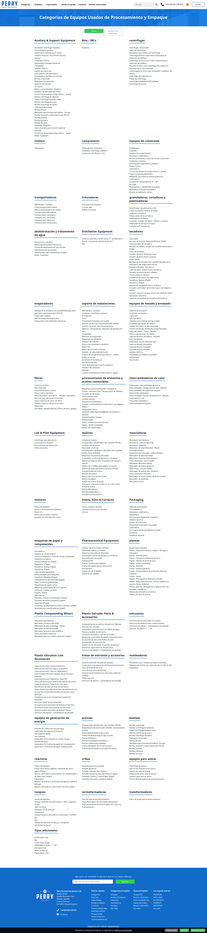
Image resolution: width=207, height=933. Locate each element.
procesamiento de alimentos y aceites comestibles (102, 379)
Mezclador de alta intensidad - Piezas (144, 448)
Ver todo (114, 908)
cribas (86, 759)
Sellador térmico (41, 68)
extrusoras (136, 613)
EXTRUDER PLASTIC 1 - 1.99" (45, 845)
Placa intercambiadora (138, 401)
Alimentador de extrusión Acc (94, 642)
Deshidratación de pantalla (45, 250)
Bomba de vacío (40, 123)
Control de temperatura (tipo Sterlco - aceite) (52, 94)
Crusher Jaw (87, 207)
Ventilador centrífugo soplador (47, 47)
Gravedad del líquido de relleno (142, 323)
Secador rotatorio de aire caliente (143, 272)
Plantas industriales (97, 4)
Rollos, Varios (134, 166)
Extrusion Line (40, 848)
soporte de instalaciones (98, 303)
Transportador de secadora (45, 223)
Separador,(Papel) (41, 603)
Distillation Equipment (97, 231)
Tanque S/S (39, 812)
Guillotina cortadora (137, 161)
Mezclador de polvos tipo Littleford (143, 471)
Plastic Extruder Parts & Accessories (98, 615)
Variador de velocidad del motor (47, 91)
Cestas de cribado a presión (45, 590)
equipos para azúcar (142, 759)
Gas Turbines (39, 736)
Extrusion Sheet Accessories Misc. (48, 702)
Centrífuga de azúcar (138, 84)
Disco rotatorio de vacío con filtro (48, 401)
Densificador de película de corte (142, 208)
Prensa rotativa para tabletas (94, 563)
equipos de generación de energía (51, 719)
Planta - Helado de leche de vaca (95, 422)
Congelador (39, 66)
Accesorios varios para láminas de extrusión (52, 707)
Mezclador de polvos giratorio (141, 466)
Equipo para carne (89, 409)
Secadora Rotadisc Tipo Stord (141, 267)
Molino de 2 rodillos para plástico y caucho (99, 466)
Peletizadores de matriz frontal (142, 223)
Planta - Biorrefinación (138, 555)
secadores (136, 231)
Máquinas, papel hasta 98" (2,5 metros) (50, 587)
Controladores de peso (43, 50)
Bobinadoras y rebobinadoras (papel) (144, 187)
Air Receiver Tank (41, 837)
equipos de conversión (144, 141)
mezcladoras (137, 433)
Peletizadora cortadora (138, 218)
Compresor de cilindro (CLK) (93, 153)
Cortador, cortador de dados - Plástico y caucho (148, 221)
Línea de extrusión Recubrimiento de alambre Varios (55, 689)
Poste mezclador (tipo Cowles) (141, 461)
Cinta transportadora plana (45, 207)
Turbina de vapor (41, 741)
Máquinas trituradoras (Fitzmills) (95, 455)
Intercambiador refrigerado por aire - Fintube (148, 388)
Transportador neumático (45, 215)
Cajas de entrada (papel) (44, 572)
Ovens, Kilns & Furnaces (98, 499)
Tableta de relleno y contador (94, 550)
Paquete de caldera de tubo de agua (49, 728)
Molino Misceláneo (89, 489)
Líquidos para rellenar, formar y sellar (144, 321)
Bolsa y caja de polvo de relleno (142, 334)
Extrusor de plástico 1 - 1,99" (141, 628)
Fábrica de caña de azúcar (140, 594)
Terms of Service (98, 916)
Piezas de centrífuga (137, 79)
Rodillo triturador (89, 210)
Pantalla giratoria (89, 768)
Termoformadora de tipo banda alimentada (100, 802)
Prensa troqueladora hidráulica (94, 740)
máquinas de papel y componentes (48, 542)
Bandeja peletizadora (90, 492)
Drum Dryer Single (42, 843)
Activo (94, 31)
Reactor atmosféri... (141, 905)
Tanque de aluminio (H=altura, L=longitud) (51, 822)
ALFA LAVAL (157, 897)
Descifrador (134, 360)
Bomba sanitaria (41, 120)
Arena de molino (88, 486)
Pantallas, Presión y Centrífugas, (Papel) (50, 598)
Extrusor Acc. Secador (91, 627)
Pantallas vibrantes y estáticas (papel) (49, 600)
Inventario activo (98, 911)
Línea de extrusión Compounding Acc (49, 666)
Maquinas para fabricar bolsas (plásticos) (146, 176)
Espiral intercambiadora (139, 393)
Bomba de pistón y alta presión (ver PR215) (51, 115)
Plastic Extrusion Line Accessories (48, 657)
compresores (90, 141)
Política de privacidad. (123, 930)
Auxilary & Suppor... (118, 897)
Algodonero (134, 514)
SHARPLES (157, 903)
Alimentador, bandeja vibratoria (47, 63)
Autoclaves (133, 239)
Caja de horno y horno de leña (94, 509)
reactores (40, 759)
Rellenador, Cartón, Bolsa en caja (142, 342)
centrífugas (137, 40)
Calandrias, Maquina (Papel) (45, 577)
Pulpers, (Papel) (40, 593)
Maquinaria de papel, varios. (46, 585)
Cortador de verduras (91, 394)
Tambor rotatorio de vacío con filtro (49, 403)
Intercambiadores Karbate (140, 403)
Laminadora (134, 169)
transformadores (140, 792)
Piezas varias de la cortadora (141, 216)
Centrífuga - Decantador (139, 47)
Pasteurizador (87, 420)
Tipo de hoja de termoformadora (95, 799)
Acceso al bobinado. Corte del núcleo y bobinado (149, 158)
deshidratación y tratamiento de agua (54, 233)
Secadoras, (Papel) (136, 283)
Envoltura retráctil (136, 535)
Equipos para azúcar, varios (140, 776)
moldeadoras (138, 655)
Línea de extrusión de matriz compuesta (50, 668)
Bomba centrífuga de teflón (45, 104)
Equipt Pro (92, 926)
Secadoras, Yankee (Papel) (140, 280)
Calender (133, 150)
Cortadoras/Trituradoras (139, 226)
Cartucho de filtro (41, 385)
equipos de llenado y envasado (150, 303)
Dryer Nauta (134, 259)
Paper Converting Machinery (141, 174)
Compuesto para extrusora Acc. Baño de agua (100, 629)
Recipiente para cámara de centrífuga (144, 53)
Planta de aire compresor (92, 148)
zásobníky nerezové (42, 825)
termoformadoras (94, 792)
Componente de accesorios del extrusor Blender (101, 624)
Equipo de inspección (43, 71)
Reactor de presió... (141, 897)
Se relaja (132, 184)
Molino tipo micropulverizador (94, 476)
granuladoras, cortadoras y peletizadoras (147, 199)
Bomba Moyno (40, 110)
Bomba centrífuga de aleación (46, 97)
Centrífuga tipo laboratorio (140, 76)
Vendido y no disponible (113, 32)
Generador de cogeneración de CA (48, 731)
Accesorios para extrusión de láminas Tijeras (52, 710)
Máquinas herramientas (44, 81)
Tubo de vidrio (40, 807)
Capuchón (133, 316)
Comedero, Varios (41, 60)
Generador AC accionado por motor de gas (52, 739)
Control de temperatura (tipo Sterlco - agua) (52, 133)
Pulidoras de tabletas (90, 574)
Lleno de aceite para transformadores (49, 128)
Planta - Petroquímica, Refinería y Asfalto (146, 579)
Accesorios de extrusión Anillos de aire (97, 640)
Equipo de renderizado (91, 427)
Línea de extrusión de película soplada (97, 662)
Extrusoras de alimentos (92, 401)
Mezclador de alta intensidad (141, 455)
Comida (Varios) (88, 399)
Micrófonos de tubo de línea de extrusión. (51, 687)
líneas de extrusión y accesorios (103, 655)
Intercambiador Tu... (141, 900)
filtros (38, 378)
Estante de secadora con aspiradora (144, 277)
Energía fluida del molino (92, 471)
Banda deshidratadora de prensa (47, 245)
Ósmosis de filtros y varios (45, 390)
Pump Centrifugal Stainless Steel (47, 99)
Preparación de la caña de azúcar (142, 774)
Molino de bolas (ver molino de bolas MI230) (100, 468)
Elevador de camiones (91, 367)
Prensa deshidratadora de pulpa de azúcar (99, 748)
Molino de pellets (89, 479)
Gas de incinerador (89, 362)
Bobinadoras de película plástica (142, 189)
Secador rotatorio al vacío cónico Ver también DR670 (150, 293)
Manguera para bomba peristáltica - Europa (52, 112)
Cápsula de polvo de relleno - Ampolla (144, 336)
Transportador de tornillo (44, 217)
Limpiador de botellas (138, 313)
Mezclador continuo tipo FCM (141, 442)
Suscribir (125, 881)
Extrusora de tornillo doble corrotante (145, 621)
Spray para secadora (137, 295)
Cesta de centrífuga (137, 50)
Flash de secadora (136, 251)
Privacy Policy (96, 914)
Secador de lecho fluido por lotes (142, 254)
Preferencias (171, 930)
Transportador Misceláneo (45, 212)
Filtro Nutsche (40, 388)
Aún (83, 244)
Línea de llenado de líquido (140, 347)
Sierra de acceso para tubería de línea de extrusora (55, 681)
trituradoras (90, 197)
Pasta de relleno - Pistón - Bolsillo (142, 331)
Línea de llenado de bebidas (140, 344)
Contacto (82, 4)
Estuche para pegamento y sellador (143, 163)
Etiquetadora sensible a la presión (48, 76)
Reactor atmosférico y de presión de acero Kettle (54, 787)
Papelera (85, 47)
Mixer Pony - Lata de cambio (140, 468)
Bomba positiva (40, 117)
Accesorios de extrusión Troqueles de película (100, 645)
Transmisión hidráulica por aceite (48, 53)
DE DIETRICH (158, 900)
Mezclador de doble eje (138, 479)
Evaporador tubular (42, 316)
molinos (87, 433)
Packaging (136, 499)
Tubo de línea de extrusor (92, 668)
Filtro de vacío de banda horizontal (48, 398)
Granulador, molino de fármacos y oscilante (99, 458)
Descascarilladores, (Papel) (45, 561)
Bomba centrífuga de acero (45, 102)
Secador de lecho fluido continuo (142, 257)
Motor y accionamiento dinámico (47, 89)
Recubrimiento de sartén (92, 558)
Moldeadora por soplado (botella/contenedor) (148, 662)
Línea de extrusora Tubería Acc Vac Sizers (51, 684)
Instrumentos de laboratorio (46, 73)
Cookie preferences (99, 919)
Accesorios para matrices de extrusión (97, 647)
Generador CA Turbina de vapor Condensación (53, 747)
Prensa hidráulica (89, 738)
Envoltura (133, 533)
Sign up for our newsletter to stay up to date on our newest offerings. (103, 876)
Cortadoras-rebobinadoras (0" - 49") (144, 182)
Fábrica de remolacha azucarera (142, 592)
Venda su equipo (68, 4)
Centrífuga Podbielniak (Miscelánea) (144, 81)
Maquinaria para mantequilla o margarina (99, 389)
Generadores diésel (42, 734)
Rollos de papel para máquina (46, 574)
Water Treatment (41, 136)
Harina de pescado (89, 396)
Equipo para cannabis (138, 548)
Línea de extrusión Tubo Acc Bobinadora (50, 671)
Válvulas (37, 130)
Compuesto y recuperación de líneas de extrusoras (102, 665)
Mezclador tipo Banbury (139, 440)
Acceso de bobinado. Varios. (140, 192)
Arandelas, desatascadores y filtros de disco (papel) (55, 408)
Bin (35, 840)
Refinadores (39, 595)
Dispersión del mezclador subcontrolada (146, 453)
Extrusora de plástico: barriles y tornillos (98, 634)
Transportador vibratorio (44, 220)
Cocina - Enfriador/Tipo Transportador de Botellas (102, 391)
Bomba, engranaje (41, 79)
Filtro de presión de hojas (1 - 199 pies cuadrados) (54, 395)
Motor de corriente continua (93, 349)
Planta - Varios (135, 576)
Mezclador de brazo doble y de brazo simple (147, 476)
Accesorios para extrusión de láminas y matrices (54, 705)
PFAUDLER (157, 894)
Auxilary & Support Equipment (54, 40)
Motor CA (86, 347)
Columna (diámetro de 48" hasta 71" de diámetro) (102, 239)
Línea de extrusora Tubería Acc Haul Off (50, 679)
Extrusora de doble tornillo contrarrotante (146, 623)
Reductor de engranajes (92, 336)
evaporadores (43, 303)
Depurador (39, 406)
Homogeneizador (136, 450)
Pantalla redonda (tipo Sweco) (94, 771)
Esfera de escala (88, 357)
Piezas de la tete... (140, 903)
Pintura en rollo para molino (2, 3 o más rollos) (101, 484)
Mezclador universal (90, 448)
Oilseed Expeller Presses (92, 417)
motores (40, 499)
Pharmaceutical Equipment (100, 540)
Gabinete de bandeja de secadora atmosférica (148, 298)
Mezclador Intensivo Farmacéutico (143, 458)
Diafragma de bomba (43, 107)
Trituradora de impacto (91, 204)
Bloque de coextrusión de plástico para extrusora (102, 637)
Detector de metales (42, 84)
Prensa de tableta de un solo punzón (97, 566)
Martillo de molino (89, 474)
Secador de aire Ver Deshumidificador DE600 (147, 241)
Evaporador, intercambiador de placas (49, 321)
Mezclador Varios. (136, 481)
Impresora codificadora (139, 156)
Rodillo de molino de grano (93, 481)
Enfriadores (39, 148)
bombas (134, 718)
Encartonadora (135, 509)
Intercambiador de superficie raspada (144, 390)
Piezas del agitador (42, 507)
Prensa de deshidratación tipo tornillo (49, 247)
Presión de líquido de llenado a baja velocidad (148, 329)
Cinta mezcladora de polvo (140, 474)
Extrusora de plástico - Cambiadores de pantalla (101, 650)
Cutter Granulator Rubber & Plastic (143, 210)
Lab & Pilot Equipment (49, 433)
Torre (84, 318)
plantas (134, 540)
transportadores (45, 197)
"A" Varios (38, 86)
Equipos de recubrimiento (140, 153)
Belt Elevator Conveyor (43, 204)
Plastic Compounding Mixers (53, 613)
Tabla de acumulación (138, 310)
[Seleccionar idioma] (187, 4)
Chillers (39, 141)
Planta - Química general (139, 568)
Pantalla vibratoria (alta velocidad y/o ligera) (100, 774)
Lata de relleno (135, 318)
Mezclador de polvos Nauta (140, 463)
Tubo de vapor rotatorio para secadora (145, 270)
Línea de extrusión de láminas (94, 670)
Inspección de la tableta (91, 571)
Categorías (25, 4)
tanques (39, 792)
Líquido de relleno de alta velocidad (143, 326)
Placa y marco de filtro (43, 242)
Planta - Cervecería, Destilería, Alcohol (97, 241)
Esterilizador (134, 357)
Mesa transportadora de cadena (47, 210)
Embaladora (134, 148)
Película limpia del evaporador (46, 318)
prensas (87, 718)
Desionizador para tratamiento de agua (50, 252)
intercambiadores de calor (147, 378)
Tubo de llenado (135, 339)
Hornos (85, 512)
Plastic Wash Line (41, 853)
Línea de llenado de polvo (139, 349)
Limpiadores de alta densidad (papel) (49, 580)
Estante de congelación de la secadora (145, 285)
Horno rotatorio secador (139, 275)
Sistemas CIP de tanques (92, 360)
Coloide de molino (89, 440)
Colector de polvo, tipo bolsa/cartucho (50, 55)
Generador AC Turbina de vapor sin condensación (54, 744)
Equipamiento (113, 926)
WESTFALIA (157, 905)
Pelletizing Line (88, 678)
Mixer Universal (40, 850)
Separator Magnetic (42, 125)
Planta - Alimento (136, 566)
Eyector (37, 58)
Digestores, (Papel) (42, 564)
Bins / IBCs (89, 40)
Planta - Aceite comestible (92, 425)
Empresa (38, 4)
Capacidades (51, 4)
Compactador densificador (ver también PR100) (101, 442)
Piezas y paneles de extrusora (94, 632)
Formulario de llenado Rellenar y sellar (145, 530)
